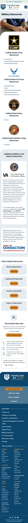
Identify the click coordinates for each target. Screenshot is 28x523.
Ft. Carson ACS (8, 59)
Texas (3, 486)
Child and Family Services (11, 63)
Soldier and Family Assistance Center (14, 61)
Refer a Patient (9, 365)
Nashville (16, 484)
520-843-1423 (17, 1)
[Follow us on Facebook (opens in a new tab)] (12, 517)
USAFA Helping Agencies (10, 92)
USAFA (6, 88)
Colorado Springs (6, 467)
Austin (3, 489)
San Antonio (5, 503)
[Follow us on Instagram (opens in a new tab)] (15, 517)
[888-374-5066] (9, 331)
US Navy (6, 119)
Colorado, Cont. (19, 449)
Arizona (4, 449)
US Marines (7, 144)
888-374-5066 (15, 331)
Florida (4, 481)
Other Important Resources (11, 94)
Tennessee (17, 481)
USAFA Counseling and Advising (12, 90)
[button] (26, 7)
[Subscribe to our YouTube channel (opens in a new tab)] (18, 517)
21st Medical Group (9, 86)
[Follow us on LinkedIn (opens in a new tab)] (10, 517)
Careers (14, 401)
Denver (16, 451)
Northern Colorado (19, 475)
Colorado (4, 465)
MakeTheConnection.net (9, 230)
